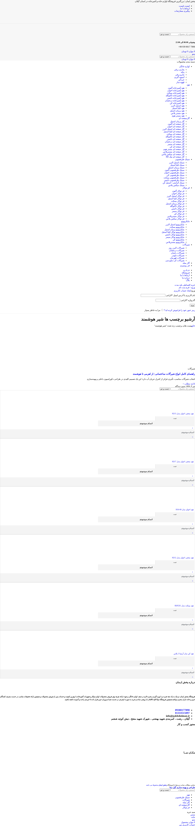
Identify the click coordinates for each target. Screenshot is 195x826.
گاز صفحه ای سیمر (176, 144)
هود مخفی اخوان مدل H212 (183, 558)
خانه (193, 326)
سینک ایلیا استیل (177, 165)
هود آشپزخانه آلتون (176, 88)
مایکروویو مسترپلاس (175, 242)
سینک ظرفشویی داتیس (174, 180)
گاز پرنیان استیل (177, 121)
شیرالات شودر (178, 255)
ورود (192, 305)
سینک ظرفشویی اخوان (174, 172)
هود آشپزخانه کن (177, 103)
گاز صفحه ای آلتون (176, 124)
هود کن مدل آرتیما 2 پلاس (184, 654)
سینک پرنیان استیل (176, 167)
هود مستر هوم (178, 116)
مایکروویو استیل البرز (175, 224)
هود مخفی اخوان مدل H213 (183, 414)
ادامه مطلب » (189, 384)
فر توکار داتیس (177, 208)
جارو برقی (179, 75)
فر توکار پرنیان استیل (175, 203)
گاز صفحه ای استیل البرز (173, 129)
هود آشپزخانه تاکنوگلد (175, 95)
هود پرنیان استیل (177, 111)
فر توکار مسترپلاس (175, 216)
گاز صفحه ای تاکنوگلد (175, 136)
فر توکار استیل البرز (175, 196)
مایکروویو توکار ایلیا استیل (173, 232)
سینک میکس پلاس (176, 185)
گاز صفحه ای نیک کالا (175, 157)
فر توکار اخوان (178, 193)
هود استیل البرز (177, 105)
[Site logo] (183, 22)
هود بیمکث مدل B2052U (184, 606)
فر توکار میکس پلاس (175, 219)
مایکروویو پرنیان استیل (174, 229)
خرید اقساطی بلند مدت (185, 285)
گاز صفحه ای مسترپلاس (173, 152)
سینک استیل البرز (176, 162)
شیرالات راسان (177, 253)
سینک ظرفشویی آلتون (174, 170)
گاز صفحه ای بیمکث (175, 134)
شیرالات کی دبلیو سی (174, 260)
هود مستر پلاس (177, 113)
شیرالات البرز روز (176, 248)
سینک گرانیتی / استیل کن (173, 183)
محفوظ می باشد (156, 785)
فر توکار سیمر (178, 211)
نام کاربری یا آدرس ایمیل (180, 295)
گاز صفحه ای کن (177, 147)
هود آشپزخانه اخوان (175, 90)
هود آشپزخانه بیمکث (175, 93)
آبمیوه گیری (179, 77)
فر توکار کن (179, 214)
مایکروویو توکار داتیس (174, 234)
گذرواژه (188, 300)
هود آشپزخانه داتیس (175, 98)
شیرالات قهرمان (177, 258)
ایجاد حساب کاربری (182, 291)
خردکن (181, 80)
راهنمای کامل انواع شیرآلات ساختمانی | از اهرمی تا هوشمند (164, 373)
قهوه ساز (180, 82)
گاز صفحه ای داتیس (175, 139)
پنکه (182, 72)
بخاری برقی (179, 69)
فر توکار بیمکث (177, 201)
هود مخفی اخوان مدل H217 (183, 462)
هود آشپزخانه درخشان (174, 100)
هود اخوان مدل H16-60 (185, 510)
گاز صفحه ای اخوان (175, 126)
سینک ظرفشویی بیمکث (174, 178)
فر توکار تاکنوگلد (177, 206)
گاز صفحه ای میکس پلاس (173, 154)
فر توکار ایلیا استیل (176, 198)
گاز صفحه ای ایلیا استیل (174, 131)
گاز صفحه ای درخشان (174, 142)
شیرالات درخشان (176, 250)
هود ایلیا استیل (178, 108)
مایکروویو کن (178, 239)
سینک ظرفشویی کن (175, 175)
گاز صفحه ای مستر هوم (173, 149)
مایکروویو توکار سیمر (175, 237)
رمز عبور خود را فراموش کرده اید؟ (179, 310)
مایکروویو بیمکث (177, 227)
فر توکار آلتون (178, 191)
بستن (192, 815)
